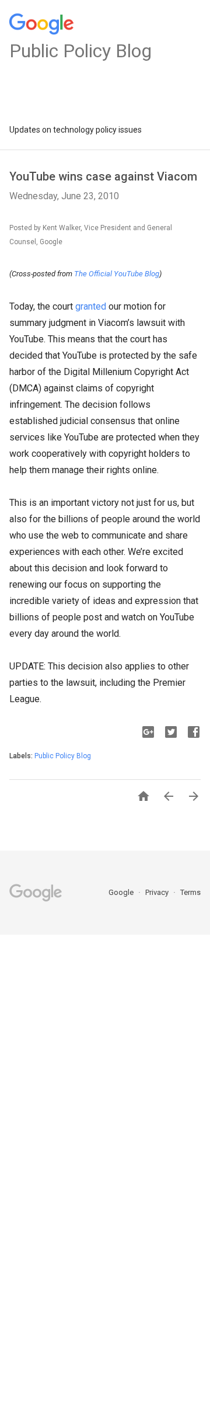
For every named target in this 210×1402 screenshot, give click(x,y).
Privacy (157, 892)
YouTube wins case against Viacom (103, 176)
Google (121, 892)
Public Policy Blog (62, 756)
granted (90, 306)
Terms (190, 892)
